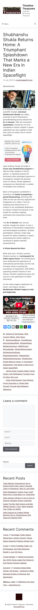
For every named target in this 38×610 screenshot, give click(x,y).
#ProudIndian (8, 349)
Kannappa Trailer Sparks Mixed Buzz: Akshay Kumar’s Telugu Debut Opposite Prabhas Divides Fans (18, 538)
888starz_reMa (9, 582)
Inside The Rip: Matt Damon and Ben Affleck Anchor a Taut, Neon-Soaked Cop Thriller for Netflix (18, 506)
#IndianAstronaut (10, 346)
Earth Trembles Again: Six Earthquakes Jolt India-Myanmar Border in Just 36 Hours (17, 549)
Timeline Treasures (28, 7)
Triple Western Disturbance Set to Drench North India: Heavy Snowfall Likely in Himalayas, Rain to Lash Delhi (18, 486)
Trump (5, 535)
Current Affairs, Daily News (14, 337)
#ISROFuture (23, 346)
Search (6, 462)
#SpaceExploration (10, 356)
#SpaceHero (24, 356)
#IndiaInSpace (26, 343)
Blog (26, 334)
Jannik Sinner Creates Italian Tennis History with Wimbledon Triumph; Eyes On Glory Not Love (19, 374)
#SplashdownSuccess (12, 359)
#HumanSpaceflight (11, 343)
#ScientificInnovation (23, 349)
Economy (6, 568)
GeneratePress (19, 607)
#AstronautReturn (13, 340)
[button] (35, 24)
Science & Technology (15, 334)
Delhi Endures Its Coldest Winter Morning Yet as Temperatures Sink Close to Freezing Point (17, 515)
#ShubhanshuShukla (11, 352)
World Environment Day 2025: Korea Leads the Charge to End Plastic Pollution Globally (18, 560)
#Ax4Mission (26, 340)
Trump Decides (9, 557)
